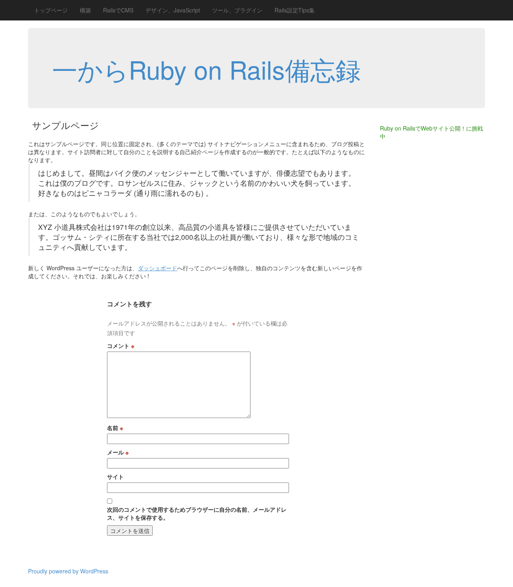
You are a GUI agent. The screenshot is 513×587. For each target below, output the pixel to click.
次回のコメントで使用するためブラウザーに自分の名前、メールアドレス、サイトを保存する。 (197, 513)
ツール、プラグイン (237, 10)
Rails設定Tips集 (295, 10)
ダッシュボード (157, 268)
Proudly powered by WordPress (68, 571)
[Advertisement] (412, 276)
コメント (120, 346)
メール (118, 452)
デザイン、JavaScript (172, 10)
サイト (115, 476)
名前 (115, 428)
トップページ (51, 10)
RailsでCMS (118, 10)
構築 (85, 10)
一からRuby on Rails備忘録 (206, 69)
